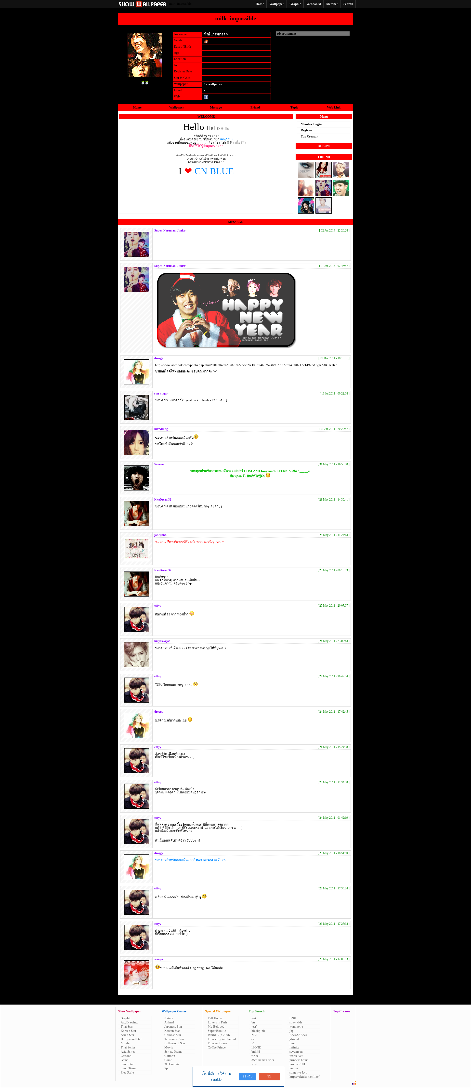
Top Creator (309, 136)
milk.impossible (219, 96)
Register (306, 130)
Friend (255, 107)
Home (137, 107)
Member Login (311, 124)
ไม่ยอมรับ (269, 1077)
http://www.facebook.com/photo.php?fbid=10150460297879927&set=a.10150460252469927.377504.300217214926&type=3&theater (246, 365)
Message (216, 107)
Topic (294, 107)
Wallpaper (176, 107)
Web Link (333, 107)
